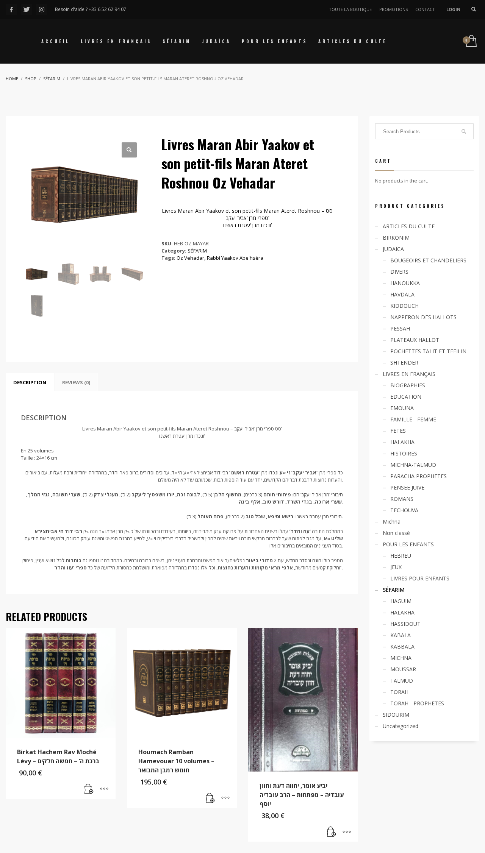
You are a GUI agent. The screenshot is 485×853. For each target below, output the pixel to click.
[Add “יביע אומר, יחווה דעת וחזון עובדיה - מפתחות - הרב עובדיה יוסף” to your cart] (331, 832)
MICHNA (400, 657)
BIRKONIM (396, 237)
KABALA (400, 635)
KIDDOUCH (404, 305)
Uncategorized (400, 726)
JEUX (396, 567)
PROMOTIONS (393, 9)
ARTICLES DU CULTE (409, 226)
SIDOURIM (396, 714)
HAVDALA (402, 294)
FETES (398, 430)
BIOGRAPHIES (407, 385)
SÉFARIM (197, 250)
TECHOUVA (404, 510)
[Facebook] (11, 9)
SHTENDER (404, 362)
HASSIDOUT (405, 623)
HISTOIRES (403, 453)
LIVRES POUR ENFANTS (419, 578)
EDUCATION (405, 396)
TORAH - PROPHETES (417, 703)
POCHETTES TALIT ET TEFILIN (428, 351)
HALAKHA (402, 442)
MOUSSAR (403, 669)
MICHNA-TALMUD (413, 464)
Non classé (396, 532)
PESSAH (400, 328)
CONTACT (425, 9)
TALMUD (401, 680)
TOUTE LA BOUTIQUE (350, 9)
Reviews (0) (76, 382)
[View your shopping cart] (470, 41)
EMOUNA (402, 408)
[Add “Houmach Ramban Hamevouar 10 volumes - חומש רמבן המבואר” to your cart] (210, 798)
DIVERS (399, 271)
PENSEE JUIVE (407, 487)
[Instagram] (41, 9)
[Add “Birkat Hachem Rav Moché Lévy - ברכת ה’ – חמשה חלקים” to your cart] (89, 789)
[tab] (30, 382)
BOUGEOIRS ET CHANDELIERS (428, 260)
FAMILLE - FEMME (413, 419)
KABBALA (402, 646)
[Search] (464, 131)
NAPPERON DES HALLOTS (423, 317)
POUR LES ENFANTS (408, 544)
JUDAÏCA (393, 249)
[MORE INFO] (104, 789)
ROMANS (401, 498)
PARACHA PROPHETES (418, 476)
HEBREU (400, 555)
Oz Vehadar (190, 257)
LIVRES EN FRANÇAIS (409, 373)
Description (29, 382)
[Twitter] (26, 9)
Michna (392, 521)
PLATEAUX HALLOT (414, 339)
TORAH (399, 691)
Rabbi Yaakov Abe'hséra (235, 257)
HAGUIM (400, 601)
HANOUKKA (405, 283)
